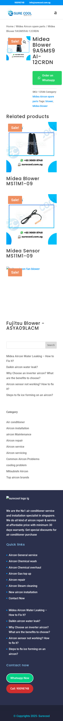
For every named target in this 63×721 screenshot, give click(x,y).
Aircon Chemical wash (23, 561)
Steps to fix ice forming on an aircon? (29, 395)
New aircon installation (23, 592)
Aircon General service (23, 555)
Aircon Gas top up (20, 573)
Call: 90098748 (19, 688)
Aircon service (15, 446)
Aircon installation (17, 428)
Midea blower (40, 106)
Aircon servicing (16, 453)
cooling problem (16, 465)
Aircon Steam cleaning (23, 586)
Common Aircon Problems (22, 459)
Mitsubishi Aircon (17, 471)
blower (49, 101)
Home (9, 26)
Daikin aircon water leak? (22, 367)
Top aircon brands (17, 477)
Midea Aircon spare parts (30, 26)
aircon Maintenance (18, 434)
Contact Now (17, 598)
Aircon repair (14, 440)
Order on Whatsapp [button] (48, 78)
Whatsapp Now (19, 678)
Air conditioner (15, 422)
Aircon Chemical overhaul (25, 567)
